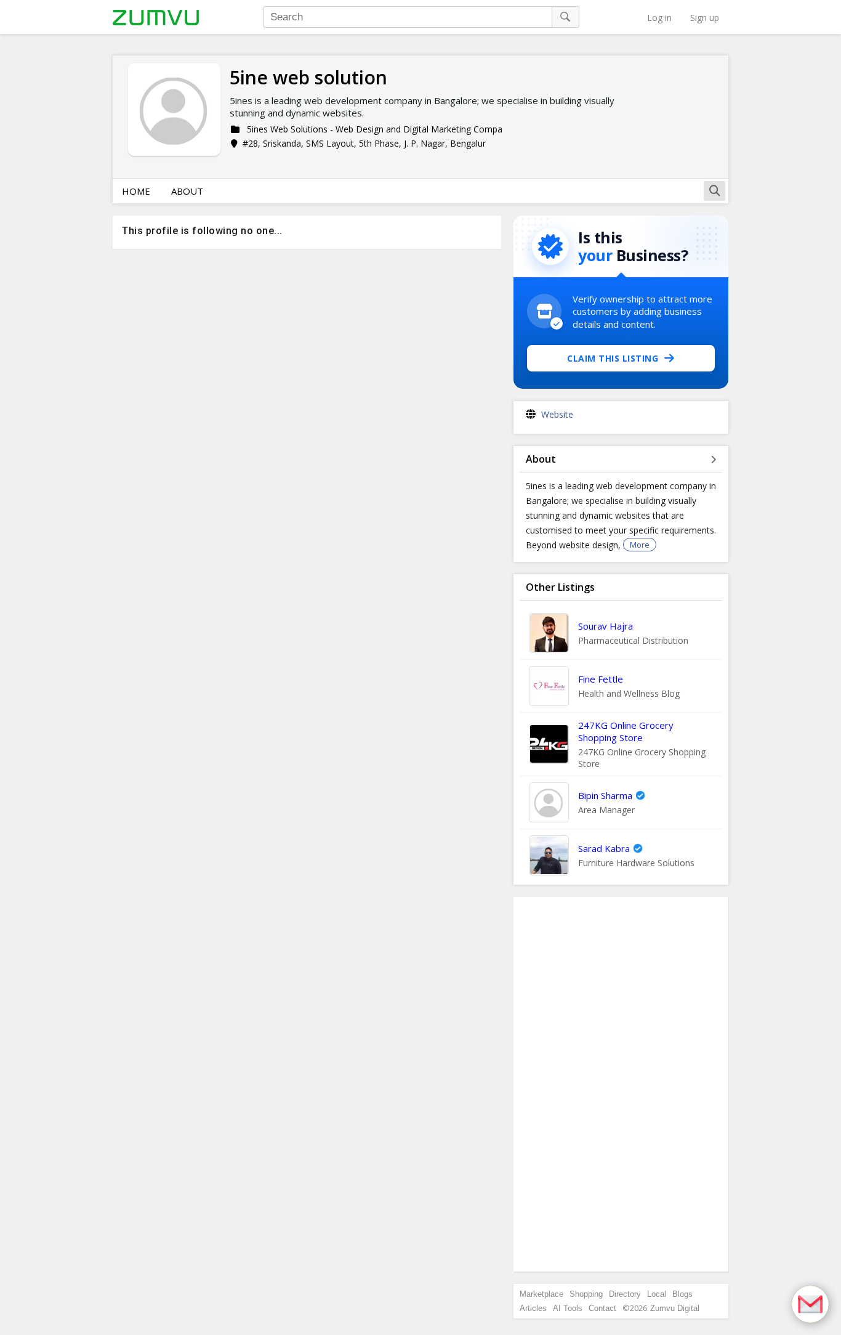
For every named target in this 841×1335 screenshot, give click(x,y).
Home (136, 191)
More (640, 544)
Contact (602, 1308)
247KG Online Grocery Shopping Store (626, 731)
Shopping (586, 1294)
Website (557, 414)
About (187, 191)
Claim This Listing (612, 358)
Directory (625, 1294)
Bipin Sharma (605, 795)
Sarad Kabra (604, 848)
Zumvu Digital (674, 1308)
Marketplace (541, 1294)
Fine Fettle (600, 679)
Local (656, 1294)
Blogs (682, 1294)
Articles (533, 1308)
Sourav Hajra (605, 626)
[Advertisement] (621, 1084)
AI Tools (567, 1308)
